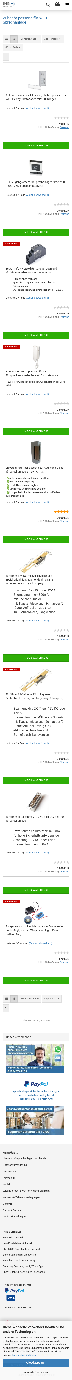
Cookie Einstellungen (14, 1216)
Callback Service (12, 1210)
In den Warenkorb (36, 145)
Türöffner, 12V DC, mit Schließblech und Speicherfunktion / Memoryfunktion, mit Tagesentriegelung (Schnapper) (29, 579)
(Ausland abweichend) (37, 108)
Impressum (9, 1178)
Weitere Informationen (36, 1372)
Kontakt (7, 1184)
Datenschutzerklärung (24, 1355)
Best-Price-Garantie (13, 1237)
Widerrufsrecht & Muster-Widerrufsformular (26, 1190)
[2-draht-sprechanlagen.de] (7, 5)
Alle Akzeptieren (36, 1362)
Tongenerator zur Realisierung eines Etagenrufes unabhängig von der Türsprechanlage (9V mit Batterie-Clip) (34, 930)
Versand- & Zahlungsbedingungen (21, 1197)
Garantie (7, 1203)
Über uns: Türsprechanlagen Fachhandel (24, 1158)
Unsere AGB (9, 1171)
